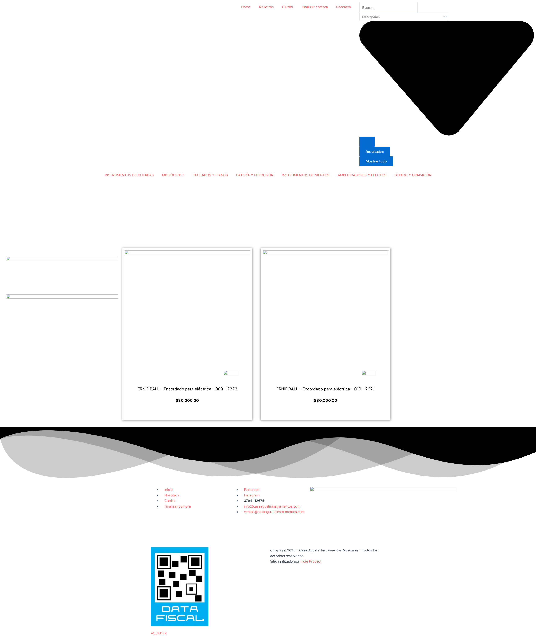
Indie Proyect (310, 561)
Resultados (375, 152)
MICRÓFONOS (173, 175)
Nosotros (266, 7)
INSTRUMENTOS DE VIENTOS (305, 175)
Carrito (287, 7)
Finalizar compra (315, 7)
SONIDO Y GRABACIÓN (413, 175)
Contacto (343, 7)
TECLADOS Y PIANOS (210, 175)
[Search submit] (367, 142)
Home (246, 7)
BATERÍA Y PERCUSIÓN (254, 175)
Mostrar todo (376, 161)
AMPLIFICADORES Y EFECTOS (362, 175)
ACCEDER (159, 633)
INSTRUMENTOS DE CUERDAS (129, 175)
